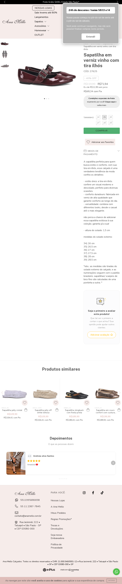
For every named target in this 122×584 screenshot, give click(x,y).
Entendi (111, 580)
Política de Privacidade (57, 546)
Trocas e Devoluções (57, 527)
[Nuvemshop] (49, 571)
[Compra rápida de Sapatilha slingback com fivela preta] (88, 410)
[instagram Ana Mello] (84, 493)
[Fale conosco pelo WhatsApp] (116, 571)
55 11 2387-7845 (30, 506)
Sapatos (39, 21)
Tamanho (89, 117)
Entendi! (90, 36)
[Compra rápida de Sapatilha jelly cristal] (26, 410)
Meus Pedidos (58, 513)
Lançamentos (41, 17)
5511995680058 (30, 500)
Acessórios (41, 26)
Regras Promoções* (61, 519)
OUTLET (39, 35)
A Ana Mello (57, 506)
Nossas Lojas (58, 500)
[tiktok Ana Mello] (102, 493)
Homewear (41, 30)
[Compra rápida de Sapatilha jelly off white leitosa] (57, 410)
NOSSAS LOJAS (43, 8)
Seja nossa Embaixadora (57, 536)
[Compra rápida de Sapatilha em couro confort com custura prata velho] (119, 410)
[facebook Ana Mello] (93, 493)
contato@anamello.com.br (28, 516)
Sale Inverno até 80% (46, 12)
